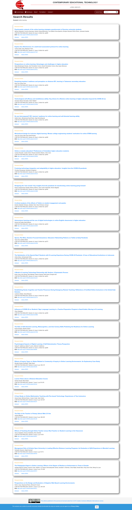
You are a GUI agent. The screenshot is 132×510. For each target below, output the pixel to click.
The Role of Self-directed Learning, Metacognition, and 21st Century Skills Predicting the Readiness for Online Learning (54, 326)
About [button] (35, 12)
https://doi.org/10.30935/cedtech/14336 (27, 104)
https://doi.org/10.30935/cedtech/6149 (27, 419)
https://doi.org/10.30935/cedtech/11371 (27, 260)
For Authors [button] (42, 12)
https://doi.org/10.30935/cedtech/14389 (27, 87)
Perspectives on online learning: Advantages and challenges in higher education (41, 64)
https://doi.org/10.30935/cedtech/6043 (27, 453)
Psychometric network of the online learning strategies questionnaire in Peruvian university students (48, 29)
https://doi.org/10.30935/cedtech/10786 (27, 332)
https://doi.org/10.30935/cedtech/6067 (27, 436)
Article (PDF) (24, 37)
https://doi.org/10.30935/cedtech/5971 (27, 488)
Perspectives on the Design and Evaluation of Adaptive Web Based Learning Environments (45, 483)
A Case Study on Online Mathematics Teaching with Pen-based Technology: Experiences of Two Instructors (50, 396)
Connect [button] (50, 12)
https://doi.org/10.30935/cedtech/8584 (27, 349)
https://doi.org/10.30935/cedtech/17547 (27, 52)
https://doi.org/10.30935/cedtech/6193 (27, 366)
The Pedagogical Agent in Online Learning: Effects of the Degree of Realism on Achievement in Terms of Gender (52, 465)
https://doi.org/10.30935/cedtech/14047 (27, 139)
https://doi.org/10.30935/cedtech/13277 (27, 208)
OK (97, 507)
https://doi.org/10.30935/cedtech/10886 (27, 314)
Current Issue (19, 12)
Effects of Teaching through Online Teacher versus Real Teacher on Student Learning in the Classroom (49, 431)
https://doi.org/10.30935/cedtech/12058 (27, 243)
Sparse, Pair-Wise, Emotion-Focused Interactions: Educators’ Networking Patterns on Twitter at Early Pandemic (51, 238)
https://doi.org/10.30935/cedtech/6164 (27, 384)
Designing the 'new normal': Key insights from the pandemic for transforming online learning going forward (50, 185)
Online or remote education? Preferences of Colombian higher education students (42, 151)
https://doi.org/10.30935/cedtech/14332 (27, 121)
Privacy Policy (75, 506)
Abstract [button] (17, 37)
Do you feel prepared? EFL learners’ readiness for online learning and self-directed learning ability (47, 116)
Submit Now (99, 12)
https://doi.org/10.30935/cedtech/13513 (27, 173)
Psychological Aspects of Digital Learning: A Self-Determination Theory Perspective (42, 344)
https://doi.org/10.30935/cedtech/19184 (27, 34)
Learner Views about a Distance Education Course (31, 378)
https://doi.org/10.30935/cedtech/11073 (27, 297)
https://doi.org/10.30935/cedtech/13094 (27, 226)
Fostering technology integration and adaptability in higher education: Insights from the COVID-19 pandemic (51, 168)
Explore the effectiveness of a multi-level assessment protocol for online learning (41, 46)
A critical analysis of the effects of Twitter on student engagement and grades (40, 203)
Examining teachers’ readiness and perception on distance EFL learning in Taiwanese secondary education (50, 81)
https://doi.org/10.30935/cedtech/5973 (27, 471)
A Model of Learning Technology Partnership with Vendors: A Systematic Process (41, 272)
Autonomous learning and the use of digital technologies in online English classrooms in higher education (50, 220)
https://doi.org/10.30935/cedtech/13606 (27, 156)
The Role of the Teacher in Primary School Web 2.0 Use (33, 413)
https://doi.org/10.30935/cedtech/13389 (27, 191)
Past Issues (29, 12)
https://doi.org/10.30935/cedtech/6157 (27, 401)
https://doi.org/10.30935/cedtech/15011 (27, 69)
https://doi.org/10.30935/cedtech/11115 (27, 278)
